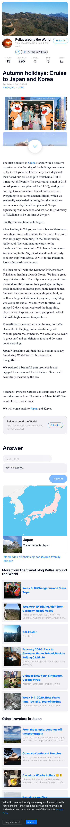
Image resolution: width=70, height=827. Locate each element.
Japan (34, 408)
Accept (31, 822)
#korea (45, 557)
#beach (8, 561)
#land (7, 557)
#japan (36, 557)
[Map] (35, 510)
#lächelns (25, 557)
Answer (58, 478)
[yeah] (35, 113)
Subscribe (60, 40)
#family (55, 557)
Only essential (12, 822)
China (32, 162)
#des (15, 557)
